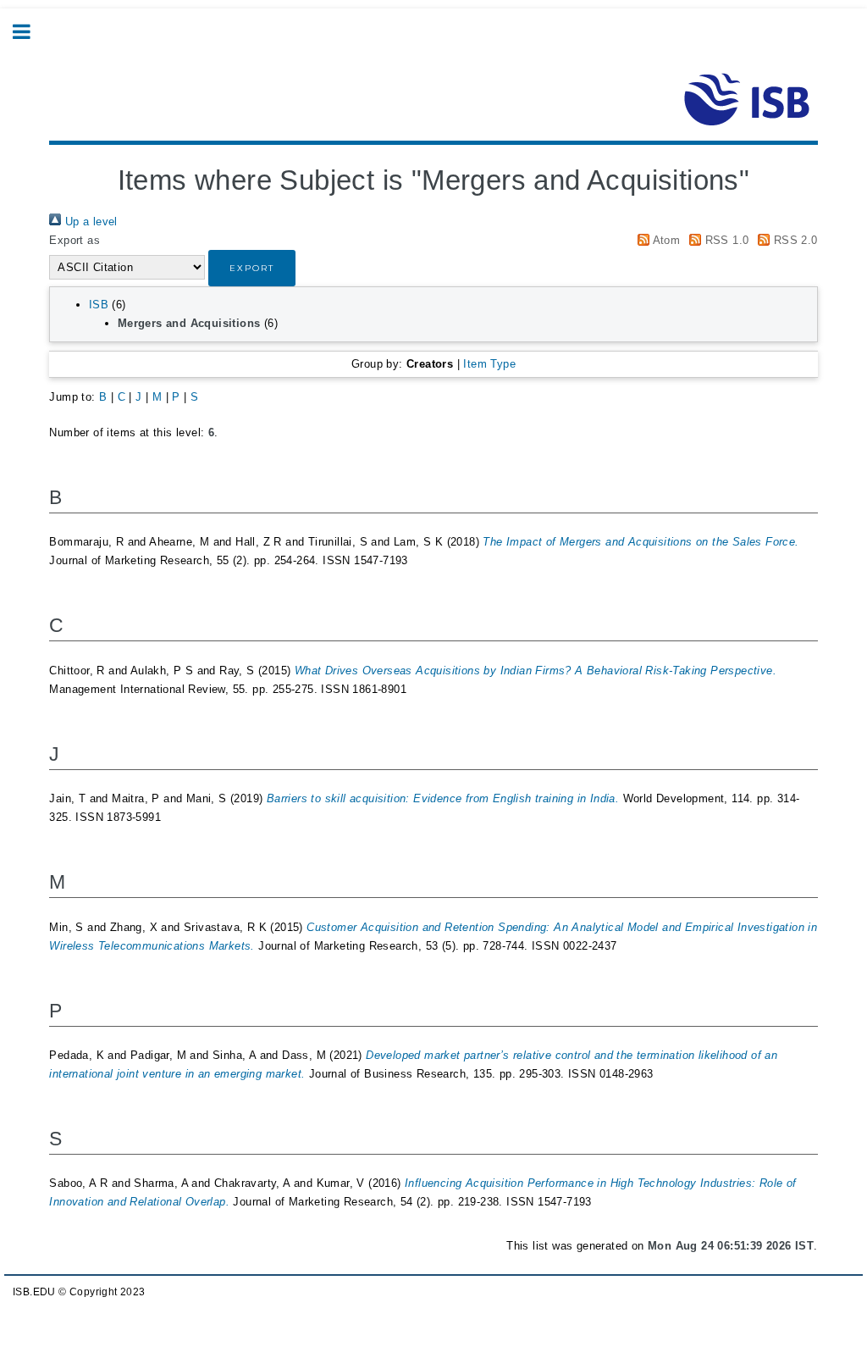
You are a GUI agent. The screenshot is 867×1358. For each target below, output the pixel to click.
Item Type (489, 364)
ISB (98, 304)
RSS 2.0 (793, 240)
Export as (74, 240)
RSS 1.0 (724, 240)
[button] (251, 268)
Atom (664, 240)
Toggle (30, 32)
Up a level (89, 221)
